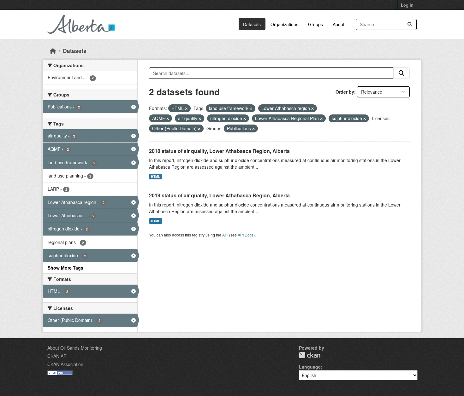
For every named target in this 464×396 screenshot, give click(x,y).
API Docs (245, 234)
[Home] (53, 51)
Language (310, 367)
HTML (155, 176)
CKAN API (57, 356)
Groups (315, 24)
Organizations (284, 24)
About (338, 24)
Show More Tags (65, 268)
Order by (345, 92)
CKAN (309, 355)
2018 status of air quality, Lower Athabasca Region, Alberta (219, 150)
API (225, 234)
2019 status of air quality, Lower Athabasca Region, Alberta (219, 195)
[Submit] (409, 24)
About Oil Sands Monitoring (74, 348)
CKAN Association (65, 364)
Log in (407, 5)
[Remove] (186, 108)
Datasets (252, 24)
